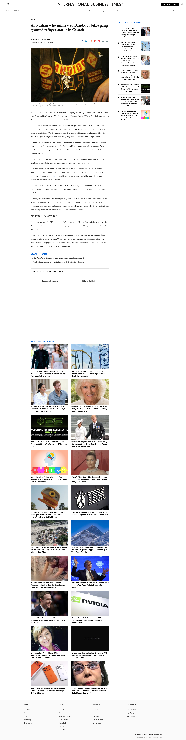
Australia (95, 709)
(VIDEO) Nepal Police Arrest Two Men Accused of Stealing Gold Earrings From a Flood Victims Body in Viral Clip (48, 585)
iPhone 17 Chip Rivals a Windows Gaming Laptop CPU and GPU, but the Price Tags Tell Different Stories (49, 690)
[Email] (103, 41)
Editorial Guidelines (90, 281)
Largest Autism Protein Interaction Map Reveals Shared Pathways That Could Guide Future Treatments (49, 479)
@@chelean (46, 39)
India (94, 713)
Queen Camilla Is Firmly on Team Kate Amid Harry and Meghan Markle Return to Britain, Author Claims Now (89, 409)
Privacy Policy (63, 720)
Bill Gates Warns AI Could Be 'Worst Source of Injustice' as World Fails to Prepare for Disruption (90, 585)
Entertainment (113, 11)
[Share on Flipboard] (95, 41)
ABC (54, 176)
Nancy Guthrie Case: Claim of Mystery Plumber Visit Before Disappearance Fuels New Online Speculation (48, 655)
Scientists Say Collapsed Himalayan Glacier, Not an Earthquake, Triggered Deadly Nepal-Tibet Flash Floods (89, 550)
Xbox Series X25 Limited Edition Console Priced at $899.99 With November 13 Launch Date (49, 444)
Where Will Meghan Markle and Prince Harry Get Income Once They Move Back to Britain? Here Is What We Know (89, 444)
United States (97, 723)
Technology (101, 11)
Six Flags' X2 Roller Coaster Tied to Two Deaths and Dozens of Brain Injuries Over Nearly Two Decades (88, 373)
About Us (61, 709)
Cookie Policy (63, 723)
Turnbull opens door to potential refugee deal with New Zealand (58, 262)
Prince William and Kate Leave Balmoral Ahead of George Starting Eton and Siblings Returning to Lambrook (48, 373)
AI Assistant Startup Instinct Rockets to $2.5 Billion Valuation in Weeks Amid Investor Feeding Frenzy (89, 655)
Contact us (62, 713)
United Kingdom (98, 720)
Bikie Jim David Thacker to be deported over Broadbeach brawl (58, 258)
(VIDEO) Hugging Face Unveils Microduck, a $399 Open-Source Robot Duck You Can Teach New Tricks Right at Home (49, 514)
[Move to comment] (107, 41)
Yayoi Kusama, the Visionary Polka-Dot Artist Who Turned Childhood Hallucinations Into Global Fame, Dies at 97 (89, 690)
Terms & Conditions (65, 716)
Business (76, 11)
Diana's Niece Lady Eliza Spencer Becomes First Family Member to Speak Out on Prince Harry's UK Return (89, 479)
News (84, 11)
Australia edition (176, 11)
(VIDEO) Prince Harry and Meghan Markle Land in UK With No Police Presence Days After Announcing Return (48, 409)
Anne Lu (36, 39)
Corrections (62, 726)
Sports (91, 11)
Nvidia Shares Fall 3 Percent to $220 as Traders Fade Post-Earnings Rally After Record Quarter (87, 620)
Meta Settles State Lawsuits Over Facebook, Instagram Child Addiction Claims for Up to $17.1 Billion (48, 620)
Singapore (96, 716)
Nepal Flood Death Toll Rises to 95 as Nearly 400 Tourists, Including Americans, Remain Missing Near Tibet (49, 550)
